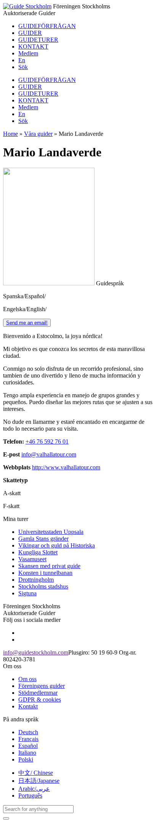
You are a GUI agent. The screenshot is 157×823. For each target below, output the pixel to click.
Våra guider (38, 134)
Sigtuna (27, 593)
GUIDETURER (38, 39)
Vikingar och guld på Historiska (56, 545)
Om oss (27, 679)
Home (10, 134)
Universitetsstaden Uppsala (50, 532)
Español (28, 746)
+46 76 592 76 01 (47, 441)
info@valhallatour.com (48, 454)
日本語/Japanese (38, 780)
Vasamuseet (32, 559)
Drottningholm (36, 579)
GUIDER (30, 33)
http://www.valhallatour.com (66, 467)
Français (28, 739)
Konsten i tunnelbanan (45, 573)
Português (30, 795)
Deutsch (28, 732)
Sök (23, 67)
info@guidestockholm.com (35, 652)
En (21, 60)
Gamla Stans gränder (43, 538)
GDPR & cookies (39, 699)
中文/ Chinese (35, 772)
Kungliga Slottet (38, 552)
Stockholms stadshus (43, 586)
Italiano (27, 752)
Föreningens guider (41, 686)
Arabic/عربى (34, 788)
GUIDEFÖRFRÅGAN (47, 26)
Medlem (28, 53)
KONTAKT (33, 46)
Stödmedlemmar (38, 692)
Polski (25, 759)
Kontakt (28, 706)
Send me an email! (27, 323)
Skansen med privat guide (49, 566)
